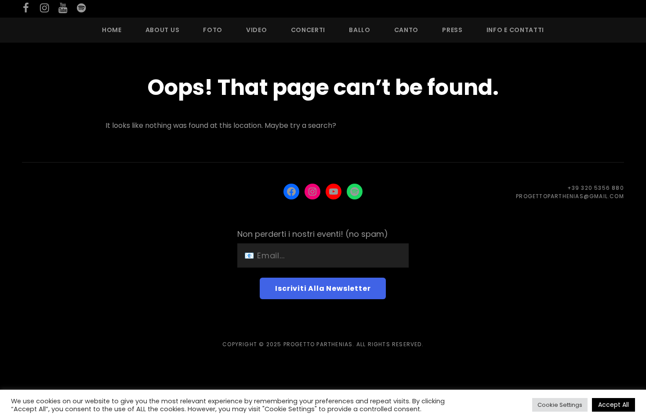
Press (452, 29)
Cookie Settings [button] (559, 405)
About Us (162, 29)
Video (256, 29)
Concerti (308, 29)
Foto (212, 29)
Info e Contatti (515, 29)
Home (112, 29)
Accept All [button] (613, 404)
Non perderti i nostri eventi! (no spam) (312, 233)
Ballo (359, 29)
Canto (406, 29)
